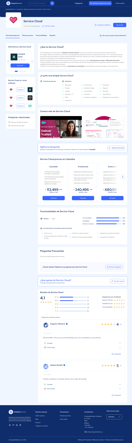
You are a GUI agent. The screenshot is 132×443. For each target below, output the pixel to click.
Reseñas (52, 35)
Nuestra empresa (41, 412)
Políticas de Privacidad (84, 440)
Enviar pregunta (115, 267)
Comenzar (53, 198)
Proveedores (64, 412)
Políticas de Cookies (98, 440)
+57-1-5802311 (88, 427)
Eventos (37, 422)
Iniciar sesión (120, 3)
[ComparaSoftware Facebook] (17, 425)
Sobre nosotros (40, 416)
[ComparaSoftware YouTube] (13, 425)
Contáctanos (88, 412)
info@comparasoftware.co (95, 432)
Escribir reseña (50, 26)
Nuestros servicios (65, 416)
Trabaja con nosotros (41, 426)
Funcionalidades (41, 35)
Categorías (78, 3)
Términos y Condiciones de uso (114, 440)
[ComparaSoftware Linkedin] (10, 425)
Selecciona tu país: (113, 411)
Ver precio (119, 25)
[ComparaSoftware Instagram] (20, 425)
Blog (36, 419)
